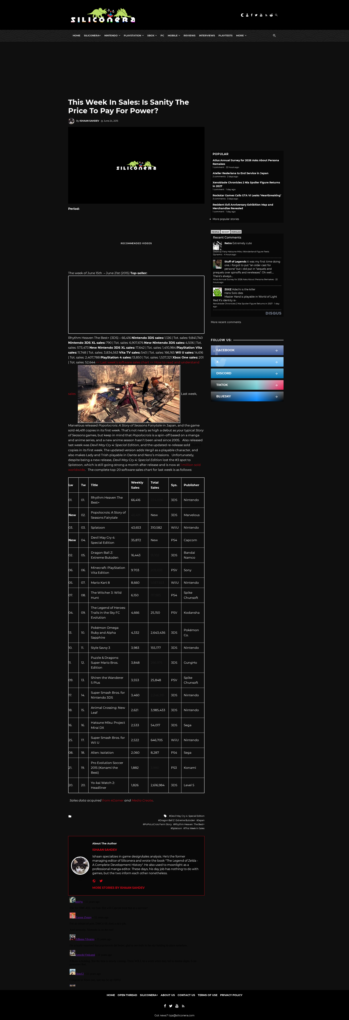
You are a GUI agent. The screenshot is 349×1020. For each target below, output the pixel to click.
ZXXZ (227, 289)
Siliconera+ (92, 35)
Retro (228, 243)
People (215, 232)
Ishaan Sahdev (89, 120)
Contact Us (186, 995)
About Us (168, 995)
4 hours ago (230, 254)
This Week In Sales (194, 828)
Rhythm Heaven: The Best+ (189, 824)
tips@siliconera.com (181, 1015)
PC (162, 35)
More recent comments (226, 322)
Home (76, 35)
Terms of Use (207, 995)
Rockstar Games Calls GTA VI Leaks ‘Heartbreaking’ (247, 195)
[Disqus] (136, 940)
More (240, 35)
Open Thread (127, 995)
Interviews (207, 35)
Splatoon (177, 828)
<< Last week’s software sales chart (122, 362)
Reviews (189, 35)
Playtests (225, 35)
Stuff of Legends (235, 261)
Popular (236, 232)
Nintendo (111, 35)
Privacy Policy (231, 995)
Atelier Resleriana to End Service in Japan (240, 173)
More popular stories (226, 219)
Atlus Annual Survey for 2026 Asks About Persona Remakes (243, 279)
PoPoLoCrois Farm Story (158, 824)
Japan (201, 820)
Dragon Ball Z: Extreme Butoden (177, 820)
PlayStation (132, 35)
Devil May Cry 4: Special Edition (187, 816)
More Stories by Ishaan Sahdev (118, 887)
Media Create (142, 800)
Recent (225, 232)
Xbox (150, 35)
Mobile (173, 35)
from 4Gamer (113, 800)
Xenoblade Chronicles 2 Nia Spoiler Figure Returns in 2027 (243, 303)
